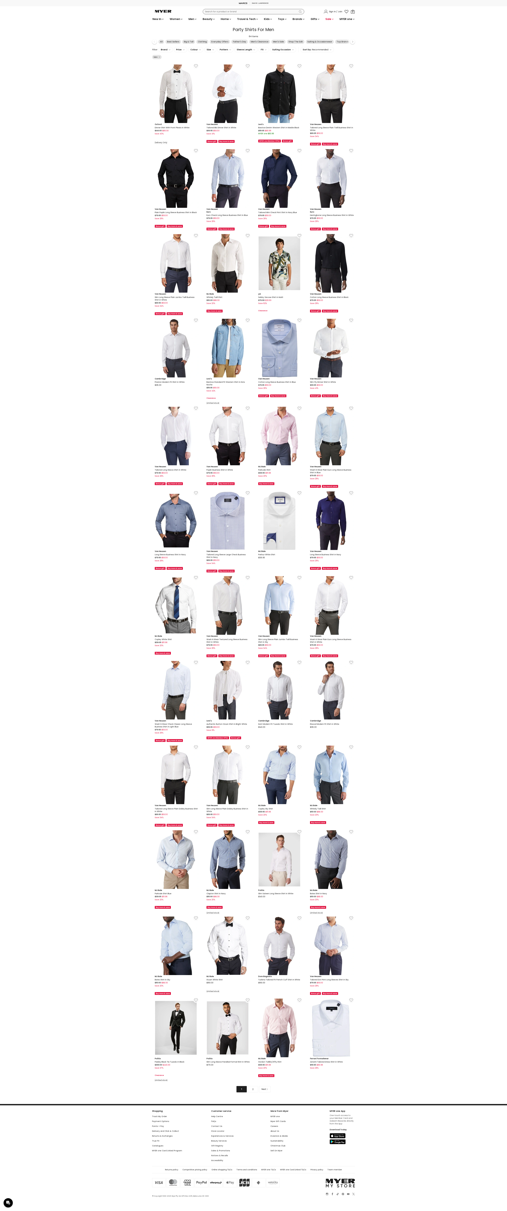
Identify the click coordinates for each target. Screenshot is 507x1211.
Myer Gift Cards (278, 1121)
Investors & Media (279, 1136)
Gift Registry (217, 1145)
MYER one (275, 1116)
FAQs (213, 1121)
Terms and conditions (246, 1169)
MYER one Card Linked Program (167, 1150)
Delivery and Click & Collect (165, 1131)
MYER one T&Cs (268, 1169)
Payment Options (160, 1121)
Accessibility (217, 1160)
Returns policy (171, 1169)
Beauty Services (219, 1141)
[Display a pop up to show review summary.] (273, 137)
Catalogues (157, 1145)
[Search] (300, 11)
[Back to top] (499, 1204)
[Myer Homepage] (163, 12)
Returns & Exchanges (162, 1136)
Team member (334, 1169)
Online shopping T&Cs (222, 1169)
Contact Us (216, 1126)
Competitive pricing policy (194, 1169)
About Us (275, 1131)
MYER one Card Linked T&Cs (293, 1169)
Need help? (8, 1202)
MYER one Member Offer (269, 141)
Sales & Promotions (220, 1150)
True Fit (155, 1141)
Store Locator (217, 1131)
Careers (274, 1126)
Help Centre (217, 1116)
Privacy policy (317, 1169)
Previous (154, 41)
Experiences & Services (222, 1136)
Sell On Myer (277, 1150)
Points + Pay (158, 1126)
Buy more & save (226, 141)
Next (352, 41)
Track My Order (159, 1116)
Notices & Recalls (219, 1155)
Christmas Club (278, 1145)
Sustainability (277, 1141)
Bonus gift (212, 141)
